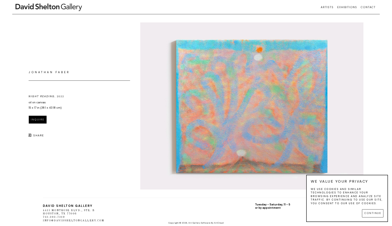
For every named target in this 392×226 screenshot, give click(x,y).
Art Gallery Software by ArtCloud (206, 223)
